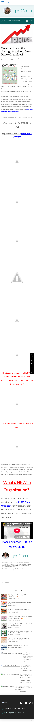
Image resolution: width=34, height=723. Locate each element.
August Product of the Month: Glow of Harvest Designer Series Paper (18, 639)
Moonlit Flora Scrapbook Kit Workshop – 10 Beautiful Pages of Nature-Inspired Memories (20, 631)
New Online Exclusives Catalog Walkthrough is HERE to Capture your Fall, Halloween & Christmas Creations (26, 677)
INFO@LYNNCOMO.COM (15, 713)
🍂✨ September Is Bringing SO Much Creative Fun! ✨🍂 (18, 595)
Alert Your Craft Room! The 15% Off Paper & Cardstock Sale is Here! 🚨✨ (20, 617)
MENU (8, 2)
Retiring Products (19, 58)
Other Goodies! (11, 58)
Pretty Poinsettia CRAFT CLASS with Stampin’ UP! (26, 666)
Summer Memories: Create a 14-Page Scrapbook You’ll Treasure (18, 646)
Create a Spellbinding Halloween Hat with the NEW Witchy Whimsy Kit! (20, 624)
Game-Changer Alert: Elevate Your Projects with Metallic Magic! (27, 655)
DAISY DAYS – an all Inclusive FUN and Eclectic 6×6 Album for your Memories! (23, 687)
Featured (4, 58)
